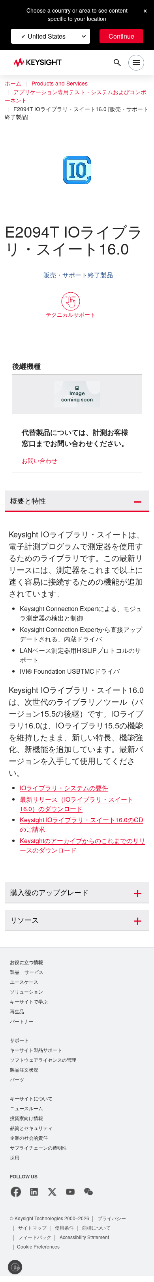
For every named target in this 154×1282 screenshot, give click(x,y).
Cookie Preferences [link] (40, 1252)
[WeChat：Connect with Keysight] (88, 1198)
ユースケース (24, 982)
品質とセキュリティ (31, 1132)
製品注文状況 (24, 1073)
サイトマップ (33, 1233)
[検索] (117, 62)
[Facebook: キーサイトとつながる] (16, 1198)
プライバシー (119, 1224)
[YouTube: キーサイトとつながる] (70, 1198)
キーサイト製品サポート (36, 1052)
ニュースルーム (26, 1112)
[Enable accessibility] (15, 1267)
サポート (19, 1042)
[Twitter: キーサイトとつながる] (52, 1198)
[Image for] (77, 393)
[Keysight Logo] (40, 62)
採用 (14, 1163)
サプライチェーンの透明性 (38, 1153)
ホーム (13, 83)
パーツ (17, 1083)
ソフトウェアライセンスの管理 (43, 1062)
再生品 (17, 1013)
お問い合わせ (39, 460)
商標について (97, 1233)
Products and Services (61, 83)
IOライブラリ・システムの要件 (64, 787)
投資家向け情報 (26, 1122)
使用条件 (65, 1233)
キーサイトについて (31, 1102)
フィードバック (35, 1243)
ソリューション (26, 992)
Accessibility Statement (87, 1243)
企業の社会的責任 (29, 1143)
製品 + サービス (27, 972)
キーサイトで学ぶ (29, 1002)
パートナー (22, 1023)
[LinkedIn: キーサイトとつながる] (34, 1198)
